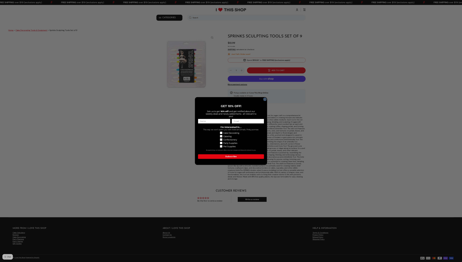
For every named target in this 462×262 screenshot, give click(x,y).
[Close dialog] (265, 99)
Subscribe (231, 156)
